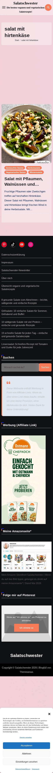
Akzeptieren (26, 745)
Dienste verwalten (26, 737)
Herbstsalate (34, 168)
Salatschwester (25, 3)
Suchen (8, 357)
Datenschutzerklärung (22, 769)
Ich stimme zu (26, 628)
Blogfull (43, 667)
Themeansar (26, 672)
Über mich (7, 278)
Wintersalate (36, 172)
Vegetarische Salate (16, 172)
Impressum (35, 769)
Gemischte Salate (14, 168)
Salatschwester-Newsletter (15, 270)
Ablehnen (26, 753)
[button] (48, 712)
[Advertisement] (26, 74)
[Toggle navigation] (3, 7)
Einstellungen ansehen (26, 761)
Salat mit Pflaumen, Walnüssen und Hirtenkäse (23, 184)
